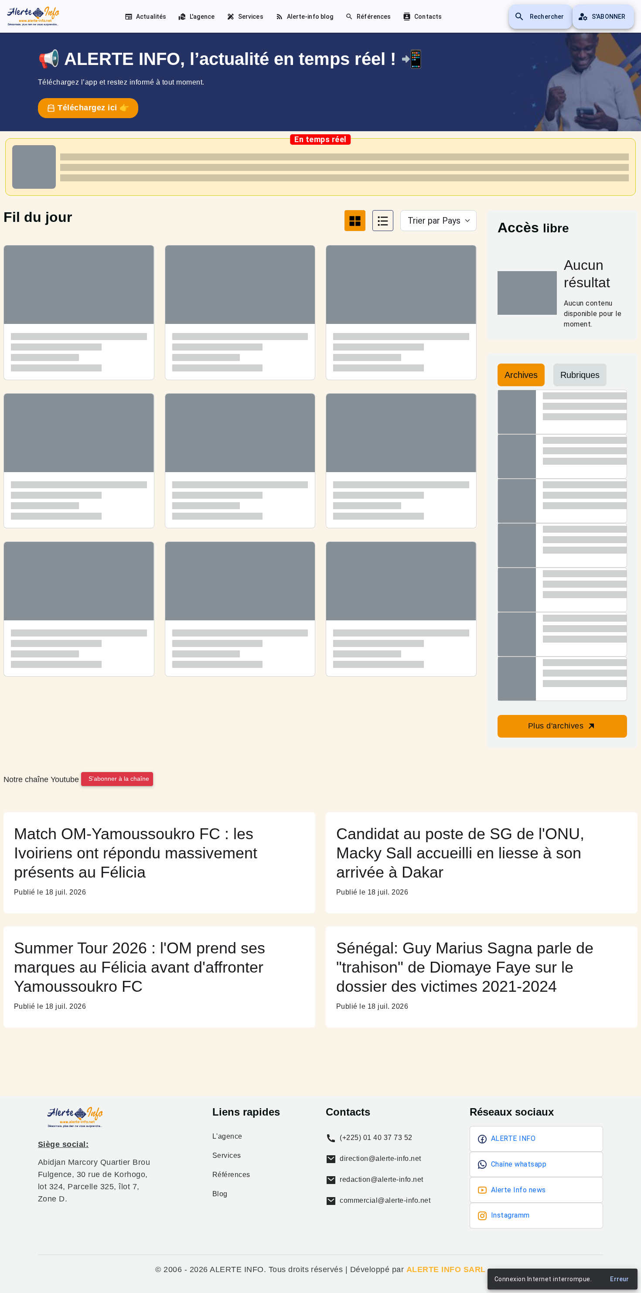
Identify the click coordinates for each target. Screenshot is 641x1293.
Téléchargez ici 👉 (92, 107)
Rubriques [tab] (580, 375)
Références (231, 1174)
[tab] (354, 220)
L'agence (227, 1136)
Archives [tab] (521, 375)
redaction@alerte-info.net (380, 1179)
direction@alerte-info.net (379, 1158)
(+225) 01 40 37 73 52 (375, 1137)
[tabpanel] (240, 467)
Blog (220, 1194)
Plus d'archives (557, 725)
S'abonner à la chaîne (119, 778)
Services (226, 1155)
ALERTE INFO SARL (446, 1269)
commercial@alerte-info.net (384, 1200)
